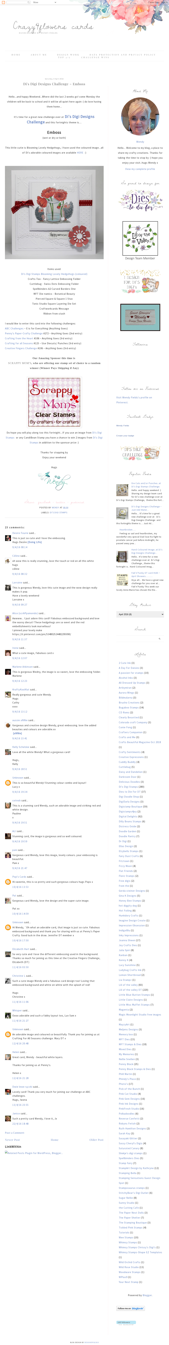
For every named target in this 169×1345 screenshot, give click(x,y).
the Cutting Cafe (129, 1207)
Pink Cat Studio (128, 1093)
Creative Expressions (131, 757)
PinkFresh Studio (129, 1108)
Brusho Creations (129, 702)
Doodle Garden (127, 831)
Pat (14, 895)
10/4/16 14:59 (20, 913)
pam (14, 850)
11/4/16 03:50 (20, 967)
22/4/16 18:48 (20, 1123)
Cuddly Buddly (127, 762)
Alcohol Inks (126, 677)
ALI (14, 831)
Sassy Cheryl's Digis (130, 1143)
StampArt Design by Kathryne (136, 1168)
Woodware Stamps (130, 1272)
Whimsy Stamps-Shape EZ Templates (140, 1252)
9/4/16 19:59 (19, 841)
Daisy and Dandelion (131, 771)
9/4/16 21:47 (19, 868)
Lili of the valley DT (130, 989)
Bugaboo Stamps (129, 707)
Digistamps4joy (128, 811)
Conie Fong (125, 727)
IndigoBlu (124, 930)
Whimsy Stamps (128, 1242)
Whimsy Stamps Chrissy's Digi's (137, 1247)
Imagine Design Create (132, 920)
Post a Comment (14, 1132)
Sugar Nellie (126, 1197)
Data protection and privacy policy (123, 54)
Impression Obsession (132, 925)
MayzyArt (124, 1024)
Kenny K (124, 960)
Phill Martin (125, 1074)
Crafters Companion (131, 732)
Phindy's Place (127, 1079)
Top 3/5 (65, 57)
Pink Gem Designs (129, 1098)
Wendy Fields (122, 426)
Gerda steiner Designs (132, 890)
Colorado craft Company (133, 722)
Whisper (17, 1010)
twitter (60, 502)
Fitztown (124, 861)
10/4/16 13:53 (20, 887)
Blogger (147, 1295)
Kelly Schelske (20, 747)
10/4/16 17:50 (20, 940)
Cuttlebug (125, 767)
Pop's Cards (19, 876)
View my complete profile (140, 169)
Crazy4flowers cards (53, 25)
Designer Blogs (91, 1342)
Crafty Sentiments (130, 752)
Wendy (140, 141)
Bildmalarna (126, 697)
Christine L (18, 975)
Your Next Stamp (128, 1282)
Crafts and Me (127, 737)
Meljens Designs (128, 1029)
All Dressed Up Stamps (132, 682)
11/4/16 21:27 (20, 1020)
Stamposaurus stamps (132, 1187)
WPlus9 (123, 1277)
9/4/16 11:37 (19, 639)
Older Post (96, 1139)
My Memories (126, 1054)
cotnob (16, 800)
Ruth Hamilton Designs (132, 1128)
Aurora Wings (126, 692)
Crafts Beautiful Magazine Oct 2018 (140, 742)
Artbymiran (125, 687)
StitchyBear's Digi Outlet (134, 1192)
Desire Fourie (20, 533)
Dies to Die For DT (130, 791)
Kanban (123, 955)
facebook (44, 502)
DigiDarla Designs (129, 801)
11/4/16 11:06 (20, 1001)
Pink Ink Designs (128, 1103)
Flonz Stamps (127, 875)
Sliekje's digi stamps (131, 1153)
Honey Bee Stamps (130, 900)
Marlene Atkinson (22, 666)
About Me (39, 54)
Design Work (68, 54)
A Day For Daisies (129, 667)
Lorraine (17, 582)
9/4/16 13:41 (19, 738)
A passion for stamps (131, 672)
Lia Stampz (125, 979)
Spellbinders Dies (129, 1158)
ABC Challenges (14, 328)
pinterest (77, 502)
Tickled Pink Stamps (131, 1227)
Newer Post (12, 1139)
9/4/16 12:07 (19, 658)
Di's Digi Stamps (58, 512)
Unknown (17, 777)
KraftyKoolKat (20, 689)
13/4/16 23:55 (20, 1104)
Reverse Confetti (129, 1118)
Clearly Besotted (129, 717)
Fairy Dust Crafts (129, 856)
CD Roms (124, 712)
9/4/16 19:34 (19, 791)
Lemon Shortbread (130, 975)
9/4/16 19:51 (19, 822)
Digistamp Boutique (130, 806)
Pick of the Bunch (129, 1088)
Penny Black (126, 1064)
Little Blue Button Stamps (134, 994)
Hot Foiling (125, 910)
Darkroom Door (128, 776)
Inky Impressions (129, 935)
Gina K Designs (127, 895)
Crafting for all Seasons (19, 343)
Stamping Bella (127, 1173)
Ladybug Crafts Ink (130, 970)
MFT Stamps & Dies (130, 1044)
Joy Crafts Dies (128, 945)
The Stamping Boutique (133, 1222)
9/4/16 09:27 (19, 604)
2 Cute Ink (125, 662)
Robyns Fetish (127, 1123)
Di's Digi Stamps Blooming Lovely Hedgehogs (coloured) (54, 274)
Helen (15, 1052)
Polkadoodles (127, 1113)
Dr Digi (123, 841)
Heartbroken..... (128, 529)
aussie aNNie (20, 720)
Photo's (123, 1083)
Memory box (126, 1034)
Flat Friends (126, 871)
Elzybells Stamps (129, 851)
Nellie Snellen (127, 1059)
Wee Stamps (126, 1237)
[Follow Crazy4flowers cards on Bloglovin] (130, 1309)
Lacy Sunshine (127, 965)
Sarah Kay (124, 1133)
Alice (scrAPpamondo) (25, 613)
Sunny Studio (127, 1202)
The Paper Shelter (129, 1217)
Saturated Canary (129, 1148)
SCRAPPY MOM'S (19, 363)
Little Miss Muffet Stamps (134, 1004)
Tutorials (124, 1232)
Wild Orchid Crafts (129, 1262)
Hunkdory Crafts (128, 915)
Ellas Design (126, 846)
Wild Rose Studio (129, 1267)
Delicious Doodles (129, 781)
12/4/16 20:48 (20, 1043)
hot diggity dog (128, 905)
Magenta (124, 1009)
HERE (80, 152)
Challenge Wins (95, 57)
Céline (16, 555)
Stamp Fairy (126, 1163)
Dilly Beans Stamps (130, 821)
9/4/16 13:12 (19, 711)
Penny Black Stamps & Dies (135, 1069)
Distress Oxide (127, 826)
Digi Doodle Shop (129, 796)
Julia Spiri (124, 950)
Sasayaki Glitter (128, 1138)
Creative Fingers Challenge (21, 348)
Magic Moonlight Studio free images (140, 1014)
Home (16, 54)
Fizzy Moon (125, 866)
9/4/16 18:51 (19, 769)
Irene (15, 647)
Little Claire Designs (131, 999)
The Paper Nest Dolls (131, 1212)
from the (124, 885)
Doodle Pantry (127, 836)
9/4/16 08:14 (19, 547)
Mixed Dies (125, 1049)
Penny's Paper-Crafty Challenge (24, 333)
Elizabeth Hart (20, 949)
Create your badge (125, 436)
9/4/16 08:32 (19, 574)
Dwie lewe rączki (22, 1086)
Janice (16, 1113)
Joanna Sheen (127, 940)
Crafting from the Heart (19, 338)
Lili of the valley (128, 984)
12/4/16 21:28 (20, 1078)
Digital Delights (128, 816)
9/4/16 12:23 (19, 680)
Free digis (125, 880)
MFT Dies (124, 1039)
